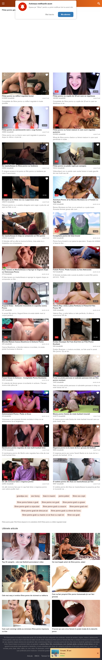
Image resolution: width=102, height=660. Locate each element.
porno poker (64, 496)
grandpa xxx (22, 496)
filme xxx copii (79, 496)
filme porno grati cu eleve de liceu (66, 511)
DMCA (37, 656)
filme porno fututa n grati (27, 502)
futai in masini (49, 496)
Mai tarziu (49, 14)
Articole (30, 656)
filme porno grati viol (78, 506)
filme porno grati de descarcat (35, 511)
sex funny (35, 496)
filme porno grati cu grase (74, 502)
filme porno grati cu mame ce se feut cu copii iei (43, 515)
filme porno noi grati (50, 502)
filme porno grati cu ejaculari (27, 506)
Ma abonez (65, 14)
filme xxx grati (74, 515)
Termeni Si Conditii (48, 656)
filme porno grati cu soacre (54, 506)
